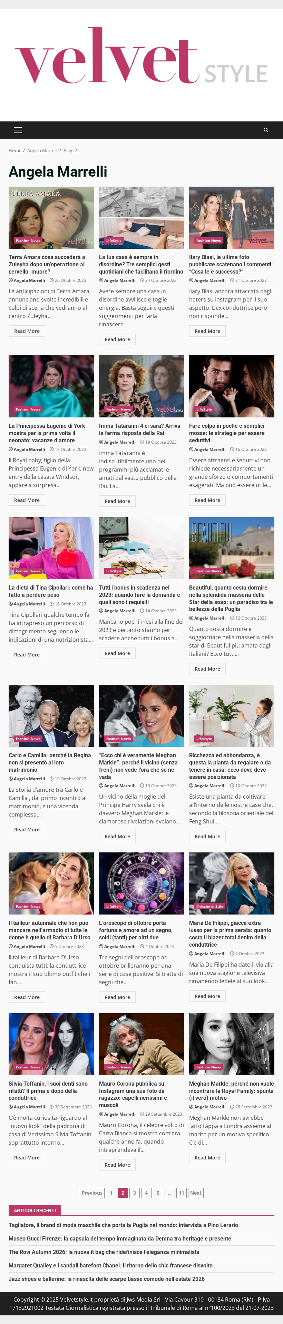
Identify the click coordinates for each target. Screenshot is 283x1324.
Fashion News (28, 240)
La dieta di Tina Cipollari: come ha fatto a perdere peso (51, 548)
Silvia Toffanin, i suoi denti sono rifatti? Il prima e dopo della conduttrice (51, 1044)
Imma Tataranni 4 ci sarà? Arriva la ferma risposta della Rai (141, 386)
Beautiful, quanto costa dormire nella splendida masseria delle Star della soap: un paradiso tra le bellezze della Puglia (231, 548)
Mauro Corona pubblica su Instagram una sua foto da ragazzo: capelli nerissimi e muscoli (141, 1044)
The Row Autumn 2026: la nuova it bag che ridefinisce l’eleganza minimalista (104, 1252)
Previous (92, 1192)
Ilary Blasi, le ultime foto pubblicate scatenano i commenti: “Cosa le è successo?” (231, 218)
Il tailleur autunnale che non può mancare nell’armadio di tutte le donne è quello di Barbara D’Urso (51, 883)
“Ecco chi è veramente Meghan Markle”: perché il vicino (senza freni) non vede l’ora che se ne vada (141, 716)
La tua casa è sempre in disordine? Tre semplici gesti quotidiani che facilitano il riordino (141, 218)
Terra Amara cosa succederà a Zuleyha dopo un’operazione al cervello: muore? (51, 218)
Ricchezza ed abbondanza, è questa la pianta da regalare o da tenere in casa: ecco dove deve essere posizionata (231, 716)
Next (196, 1192)
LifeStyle (114, 240)
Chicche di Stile (209, 906)
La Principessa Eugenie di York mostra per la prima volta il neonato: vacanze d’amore (51, 386)
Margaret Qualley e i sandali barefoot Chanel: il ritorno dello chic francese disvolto (111, 1265)
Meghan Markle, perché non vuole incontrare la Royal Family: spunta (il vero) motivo (231, 1044)
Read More (27, 331)
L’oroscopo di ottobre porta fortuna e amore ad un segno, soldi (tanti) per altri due (141, 883)
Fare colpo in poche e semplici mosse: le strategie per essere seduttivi (231, 386)
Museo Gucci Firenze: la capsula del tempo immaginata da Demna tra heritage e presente (120, 1238)
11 (181, 1192)
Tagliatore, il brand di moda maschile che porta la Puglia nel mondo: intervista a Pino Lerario (123, 1225)
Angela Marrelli (29, 280)
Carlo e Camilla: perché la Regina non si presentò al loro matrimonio (51, 716)
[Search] (266, 130)
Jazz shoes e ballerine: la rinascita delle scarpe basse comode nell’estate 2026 (107, 1279)
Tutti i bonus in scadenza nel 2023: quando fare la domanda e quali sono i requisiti (141, 548)
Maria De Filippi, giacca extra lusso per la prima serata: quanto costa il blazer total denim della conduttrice (231, 883)
